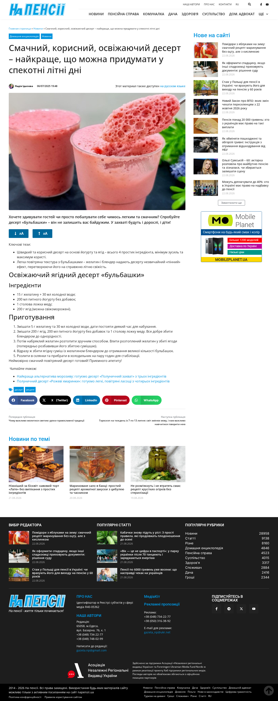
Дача (172, 14)
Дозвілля (180, 691)
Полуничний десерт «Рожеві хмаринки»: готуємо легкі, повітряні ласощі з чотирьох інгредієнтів (93, 381)
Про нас (209, 4)
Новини (96, 14)
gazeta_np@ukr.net (157, 632)
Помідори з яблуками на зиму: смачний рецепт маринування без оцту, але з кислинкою (244, 47)
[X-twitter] (241, 608)
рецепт (30, 389)
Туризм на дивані (154, 696)
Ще (261, 14)
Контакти (225, 4)
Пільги (192, 691)
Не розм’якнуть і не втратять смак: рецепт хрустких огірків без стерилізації (156, 489)
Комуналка (153, 14)
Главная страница (20, 28)
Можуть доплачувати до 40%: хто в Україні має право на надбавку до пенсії (245, 185)
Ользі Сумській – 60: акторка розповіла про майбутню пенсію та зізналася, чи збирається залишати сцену (245, 165)
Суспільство (213, 14)
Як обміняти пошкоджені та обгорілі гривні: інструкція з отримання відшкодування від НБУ (243, 144)
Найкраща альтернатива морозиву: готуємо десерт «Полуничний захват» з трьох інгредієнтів (91, 376)
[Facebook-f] (261, 4)
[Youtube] (267, 4)
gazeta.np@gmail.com (92, 650)
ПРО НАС (84, 596)
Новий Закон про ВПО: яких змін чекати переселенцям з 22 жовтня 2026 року (245, 104)
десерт (19, 389)
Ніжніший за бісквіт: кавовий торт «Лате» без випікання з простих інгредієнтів (34, 489)
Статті (202, 696)
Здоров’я (190, 14)
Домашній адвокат (240, 687)
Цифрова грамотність (238, 691)
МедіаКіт (152, 596)
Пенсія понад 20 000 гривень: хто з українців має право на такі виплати (245, 123)
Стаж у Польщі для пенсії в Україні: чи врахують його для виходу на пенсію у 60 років (243, 85)
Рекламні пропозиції (162, 604)
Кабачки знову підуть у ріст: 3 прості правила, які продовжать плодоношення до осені (150, 536)
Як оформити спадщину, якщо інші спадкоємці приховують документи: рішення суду (243, 66)
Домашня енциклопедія (24, 36)
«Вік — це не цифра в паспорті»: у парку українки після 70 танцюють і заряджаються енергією (149, 554)
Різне (193, 696)
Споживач (182, 696)
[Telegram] (229, 608)
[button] (23, 400)
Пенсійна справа (123, 14)
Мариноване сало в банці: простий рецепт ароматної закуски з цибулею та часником (97, 489)
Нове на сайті (212, 35)
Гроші (170, 696)
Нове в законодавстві (210, 691)
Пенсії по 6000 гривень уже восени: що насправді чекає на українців (148, 571)
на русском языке (172, 86)
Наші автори (191, 4)
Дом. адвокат (242, 14)
